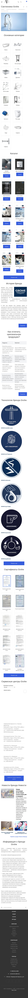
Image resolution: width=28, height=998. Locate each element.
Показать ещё (14, 563)
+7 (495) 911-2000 (14, 971)
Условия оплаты (14, 944)
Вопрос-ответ (14, 964)
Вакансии (14, 932)
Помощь (14, 956)
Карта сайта (14, 990)
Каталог (14, 911)
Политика (14, 950)
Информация (14, 940)
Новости (14, 928)
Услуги (14, 916)
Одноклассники (17, 981)
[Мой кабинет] (23, 2)
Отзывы (14, 930)
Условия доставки (14, 946)
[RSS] (23, 6)
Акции (14, 914)
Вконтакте (7, 981)
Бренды (14, 919)
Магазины (14, 942)
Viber (20, 981)
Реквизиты (14, 951)
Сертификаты (14, 933)
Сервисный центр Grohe (14, 926)
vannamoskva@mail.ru (15, 973)
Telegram (10, 981)
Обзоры (14, 966)
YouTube (14, 981)
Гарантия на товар (14, 948)
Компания (14, 923)
